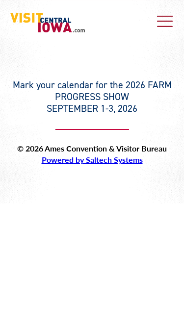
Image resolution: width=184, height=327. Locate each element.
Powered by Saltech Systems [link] (92, 159)
